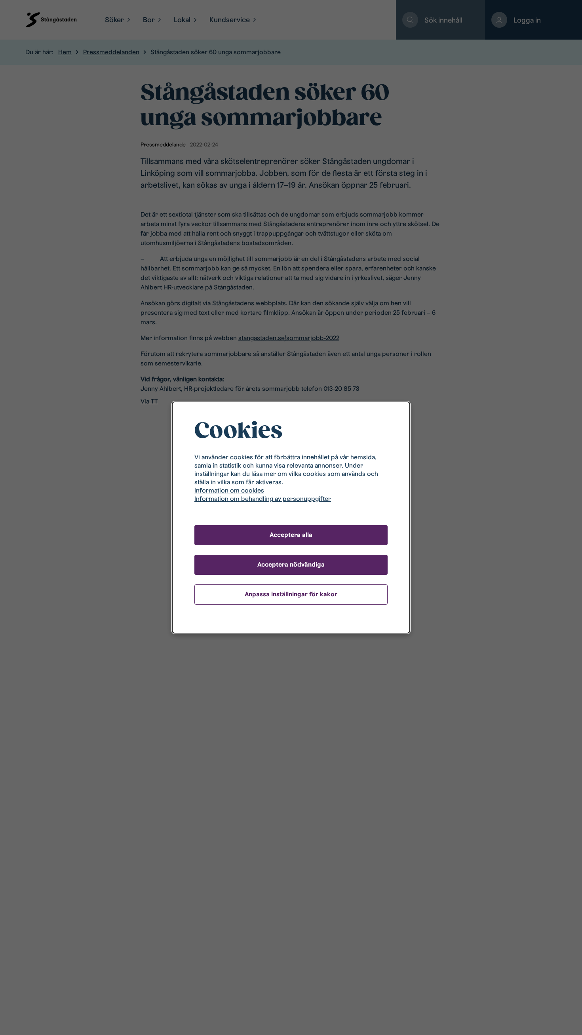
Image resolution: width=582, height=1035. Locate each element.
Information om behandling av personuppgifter (262, 498)
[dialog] (291, 517)
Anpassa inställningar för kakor (291, 594)
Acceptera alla (291, 534)
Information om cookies (229, 490)
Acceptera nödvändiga (291, 564)
